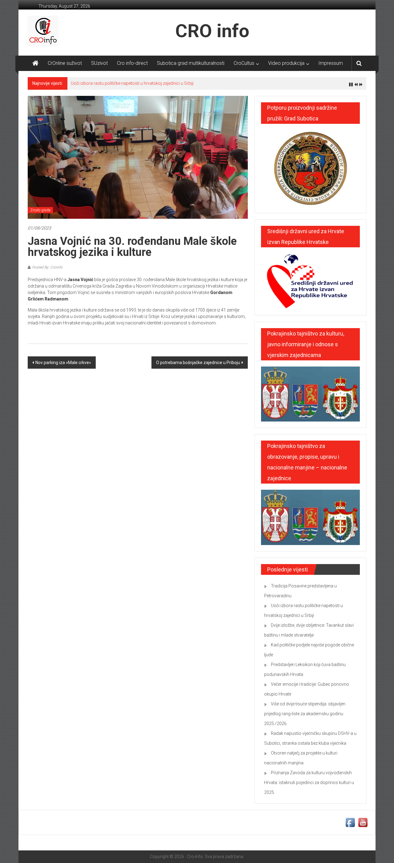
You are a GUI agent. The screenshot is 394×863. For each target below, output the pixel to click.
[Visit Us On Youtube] (362, 822)
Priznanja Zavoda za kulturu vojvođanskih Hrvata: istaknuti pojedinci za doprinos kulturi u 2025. (309, 782)
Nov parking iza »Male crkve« (63, 362)
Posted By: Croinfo (47, 267)
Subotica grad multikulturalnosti (190, 63)
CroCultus (244, 63)
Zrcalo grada (40, 210)
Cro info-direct (132, 63)
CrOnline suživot (65, 63)
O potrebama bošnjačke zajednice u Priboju (198, 362)
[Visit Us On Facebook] (350, 822)
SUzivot (99, 63)
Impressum (330, 63)
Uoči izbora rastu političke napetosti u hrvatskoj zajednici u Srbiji (132, 83)
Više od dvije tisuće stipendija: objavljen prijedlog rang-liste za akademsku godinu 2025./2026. (304, 713)
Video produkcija (286, 63)
